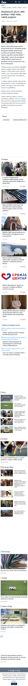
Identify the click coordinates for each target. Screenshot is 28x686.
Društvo (9, 7)
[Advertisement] (14, 141)
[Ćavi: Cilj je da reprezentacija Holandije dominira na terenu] (14, 587)
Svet (24, 7)
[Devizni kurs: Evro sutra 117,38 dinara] (14, 561)
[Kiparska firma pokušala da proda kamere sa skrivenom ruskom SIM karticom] (14, 338)
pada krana (18, 99)
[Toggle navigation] (25, 1)
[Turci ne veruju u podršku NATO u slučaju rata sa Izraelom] (14, 349)
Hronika (14, 7)
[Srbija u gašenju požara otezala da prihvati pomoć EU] (14, 329)
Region (20, 7)
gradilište (6, 119)
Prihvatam (14, 683)
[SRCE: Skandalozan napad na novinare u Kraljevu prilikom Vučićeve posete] (14, 276)
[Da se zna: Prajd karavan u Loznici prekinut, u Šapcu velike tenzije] (14, 448)
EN (19, 2)
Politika (4, 7)
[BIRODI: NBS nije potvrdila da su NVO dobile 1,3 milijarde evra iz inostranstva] (14, 224)
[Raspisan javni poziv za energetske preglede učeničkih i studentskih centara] (14, 616)
